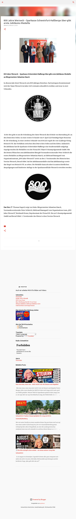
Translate (31, 336)
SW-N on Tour (20, 300)
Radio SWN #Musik (22, 298)
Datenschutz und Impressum (25, 305)
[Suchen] (8, 2)
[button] (5, 29)
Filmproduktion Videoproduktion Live (28, 304)
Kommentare (23, 328)
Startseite (19, 297)
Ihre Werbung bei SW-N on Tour (26, 302)
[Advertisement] (38, 266)
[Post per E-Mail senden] (5, 227)
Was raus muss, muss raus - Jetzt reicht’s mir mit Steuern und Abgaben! (37, 384)
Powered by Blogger (39, 499)
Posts (20, 326)
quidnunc (42, 503)
